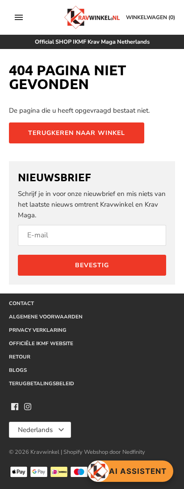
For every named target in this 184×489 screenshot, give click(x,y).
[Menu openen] (19, 17)
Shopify (73, 452)
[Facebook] (14, 408)
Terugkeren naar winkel (76, 133)
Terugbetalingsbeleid (41, 383)
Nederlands (35, 429)
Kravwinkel (44, 452)
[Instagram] (27, 408)
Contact (21, 303)
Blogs (18, 370)
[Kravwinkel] (92, 17)
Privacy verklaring (38, 330)
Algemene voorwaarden (46, 316)
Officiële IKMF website (41, 343)
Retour (19, 356)
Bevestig (92, 265)
